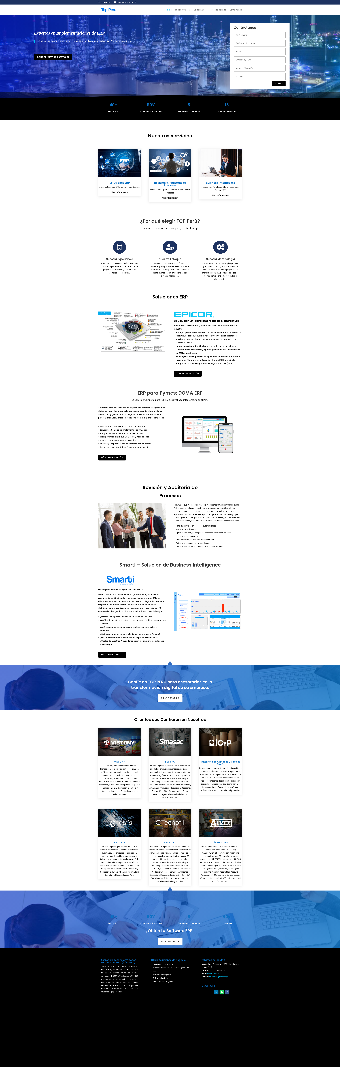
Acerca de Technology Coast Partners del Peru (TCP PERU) (118, 961)
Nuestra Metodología (220, 259)
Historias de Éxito (218, 10)
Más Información (188, 373)
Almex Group (220, 842)
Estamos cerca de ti (213, 960)
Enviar (279, 83)
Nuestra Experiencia (119, 259)
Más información (112, 654)
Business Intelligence (220, 182)
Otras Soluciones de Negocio (168, 960)
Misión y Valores (182, 10)
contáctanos (170, 698)
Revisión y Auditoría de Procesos (170, 184)
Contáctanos (236, 10)
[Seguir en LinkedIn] (216, 992)
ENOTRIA (119, 842)
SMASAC (170, 761)
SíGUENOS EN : (209, 985)
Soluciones (199, 10)
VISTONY (119, 761)
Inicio (169, 10)
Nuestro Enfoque (170, 259)
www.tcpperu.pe (214, 973)
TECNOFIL (170, 842)
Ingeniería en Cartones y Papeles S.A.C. (220, 763)
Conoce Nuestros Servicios (53, 57)
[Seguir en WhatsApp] (222, 992)
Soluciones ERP (119, 182)
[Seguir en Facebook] (227, 992)
